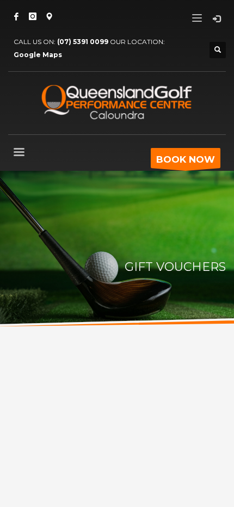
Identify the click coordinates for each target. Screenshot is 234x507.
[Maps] (49, 16)
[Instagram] (32, 16)
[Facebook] (16, 16)
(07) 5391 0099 (82, 42)
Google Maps (38, 55)
